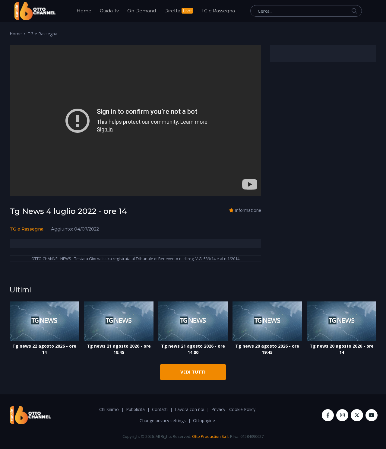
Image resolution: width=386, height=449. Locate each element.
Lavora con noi (189, 409)
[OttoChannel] (34, 11)
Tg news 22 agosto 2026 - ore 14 (44, 349)
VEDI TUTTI (193, 372)
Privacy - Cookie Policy (233, 409)
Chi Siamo (109, 409)
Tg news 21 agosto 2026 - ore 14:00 (193, 349)
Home (84, 11)
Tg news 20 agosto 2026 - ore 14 (342, 349)
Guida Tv (109, 11)
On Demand (141, 11)
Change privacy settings (163, 420)
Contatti (160, 409)
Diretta (178, 11)
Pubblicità (135, 409)
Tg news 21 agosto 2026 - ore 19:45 (119, 349)
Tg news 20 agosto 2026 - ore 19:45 (267, 349)
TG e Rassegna (218, 11)
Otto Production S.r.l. (210, 436)
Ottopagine (204, 420)
